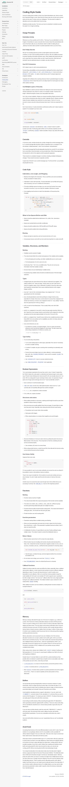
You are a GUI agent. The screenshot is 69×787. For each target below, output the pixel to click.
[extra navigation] (66, 2)
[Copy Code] (61, 113)
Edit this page (27, 776)
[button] (10, 6)
